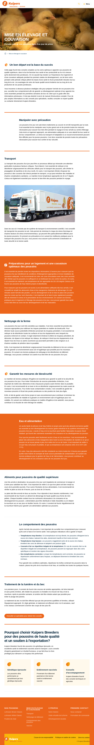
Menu (88, 4)
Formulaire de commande (79, 715)
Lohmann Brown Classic (13, 712)
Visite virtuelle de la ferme (57, 715)
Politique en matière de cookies (65, 737)
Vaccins (29, 726)
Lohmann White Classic (13, 715)
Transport (29, 714)
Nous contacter (76, 712)
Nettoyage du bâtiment (34, 717)
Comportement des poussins (33, 721)
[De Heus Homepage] (14, 4)
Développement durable (57, 719)
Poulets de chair (10, 719)
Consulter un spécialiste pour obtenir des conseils (24, 616)
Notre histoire (53, 712)
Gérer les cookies (84, 737)
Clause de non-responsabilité (43, 737)
